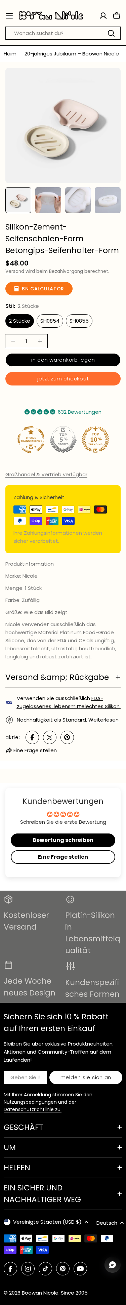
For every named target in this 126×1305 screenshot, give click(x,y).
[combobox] (63, 33)
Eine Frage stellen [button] (63, 857)
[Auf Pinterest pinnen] (67, 737)
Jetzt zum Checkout (63, 378)
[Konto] (103, 16)
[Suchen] (111, 33)
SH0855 (79, 320)
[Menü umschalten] (9, 16)
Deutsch (106, 1222)
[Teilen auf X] (49, 737)
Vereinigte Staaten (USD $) (47, 1221)
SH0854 (49, 320)
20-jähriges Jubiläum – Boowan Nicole (72, 53)
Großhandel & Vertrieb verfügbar (46, 474)
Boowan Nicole (40, 1292)
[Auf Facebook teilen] (32, 737)
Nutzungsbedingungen (30, 1102)
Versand (14, 271)
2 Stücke (19, 320)
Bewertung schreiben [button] (63, 840)
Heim (10, 53)
